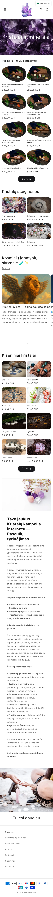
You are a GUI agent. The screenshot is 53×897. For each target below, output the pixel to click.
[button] (5, 9)
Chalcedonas (7, 380)
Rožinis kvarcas (33, 458)
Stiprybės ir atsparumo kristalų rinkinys (14, 113)
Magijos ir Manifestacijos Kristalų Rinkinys (37, 113)
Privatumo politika (13, 843)
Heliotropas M (32, 380)
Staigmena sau (32, 242)
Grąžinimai (10, 861)
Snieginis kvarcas (9, 432)
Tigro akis (31, 432)
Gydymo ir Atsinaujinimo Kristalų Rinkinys (11, 141)
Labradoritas (7, 458)
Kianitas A (6, 406)
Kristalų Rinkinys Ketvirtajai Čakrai (38, 85)
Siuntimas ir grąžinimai (15, 838)
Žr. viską (26, 179)
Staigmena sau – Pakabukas (13, 242)
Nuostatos (9, 832)
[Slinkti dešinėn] (32, 343)
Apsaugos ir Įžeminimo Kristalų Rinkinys (39, 141)
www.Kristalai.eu (30, 892)
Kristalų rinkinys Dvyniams (37, 168)
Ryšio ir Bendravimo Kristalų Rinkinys (13, 85)
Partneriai (9, 855)
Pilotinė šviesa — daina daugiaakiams (26, 306)
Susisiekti (9, 867)
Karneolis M (31, 406)
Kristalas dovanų (8, 216)
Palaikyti (9, 849)
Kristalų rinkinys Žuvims (11, 168)
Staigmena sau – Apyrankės (38, 216)
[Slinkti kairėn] (21, 343)
